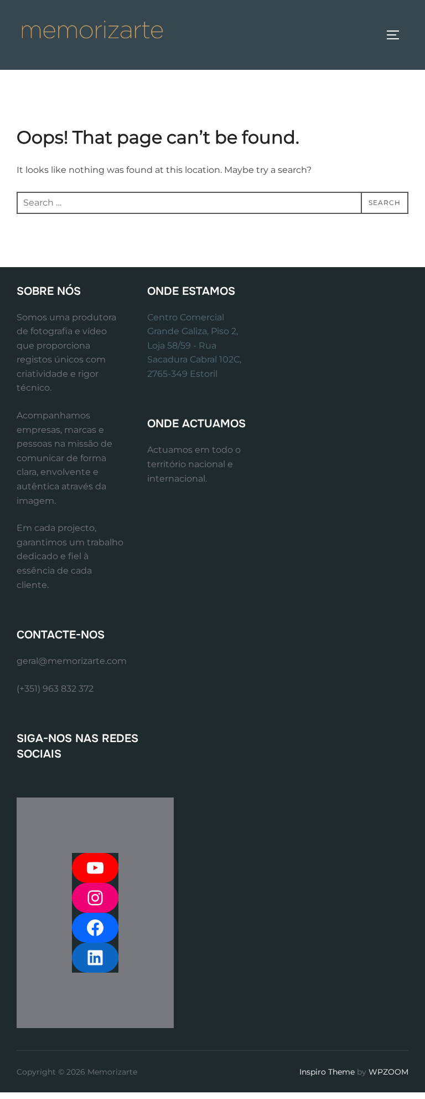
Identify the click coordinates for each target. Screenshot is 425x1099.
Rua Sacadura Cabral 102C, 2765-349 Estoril (194, 359)
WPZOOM (388, 1072)
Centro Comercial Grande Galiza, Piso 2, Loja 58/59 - (192, 331)
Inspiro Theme (327, 1072)
